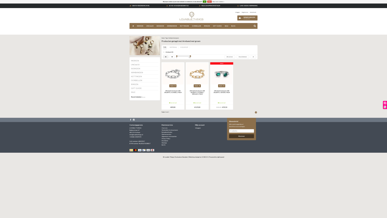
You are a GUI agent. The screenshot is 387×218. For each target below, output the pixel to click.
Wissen (143, 97)
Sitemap (164, 143)
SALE (226, 26)
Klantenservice (166, 134)
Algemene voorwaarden (169, 136)
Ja (204, 1)
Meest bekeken (243, 56)
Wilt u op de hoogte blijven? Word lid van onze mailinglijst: (237, 125)
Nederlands (253, 12)
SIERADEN (160, 26)
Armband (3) (164, 52)
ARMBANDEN (172, 26)
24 (253, 56)
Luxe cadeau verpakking (248, 5)
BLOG (233, 26)
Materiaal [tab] (173, 47)
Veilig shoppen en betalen (210, 5)
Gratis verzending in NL (141, 5)
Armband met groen (174, 38)
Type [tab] (164, 47)
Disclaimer (165, 140)
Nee (209, 1)
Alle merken (230, 56)
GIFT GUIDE (217, 26)
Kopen (172, 85)
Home (163, 38)
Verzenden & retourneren (170, 130)
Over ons (164, 128)
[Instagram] (134, 120)
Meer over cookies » (218, 1)
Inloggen (237, 12)
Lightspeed (220, 157)
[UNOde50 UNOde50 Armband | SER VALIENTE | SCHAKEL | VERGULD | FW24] (197, 73)
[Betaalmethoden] (142, 150)
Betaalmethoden (167, 132)
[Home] (133, 26)
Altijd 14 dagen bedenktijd (179, 5)
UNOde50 (149, 26)
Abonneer (241, 136)
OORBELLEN (196, 26)
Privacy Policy (166, 138)
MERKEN (140, 26)
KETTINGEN (184, 26)
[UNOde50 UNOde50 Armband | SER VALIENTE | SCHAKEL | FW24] (173, 73)
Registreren (245, 12)
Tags (166, 38)
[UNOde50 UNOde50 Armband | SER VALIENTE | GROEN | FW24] (221, 73)
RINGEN (207, 26)
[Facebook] (131, 120)
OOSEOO (205, 157)
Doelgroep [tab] (184, 47)
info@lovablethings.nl (136, 134)
